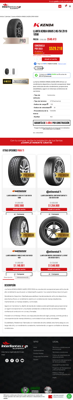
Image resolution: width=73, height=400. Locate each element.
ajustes (5, 398)
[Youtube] (22, 360)
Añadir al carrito (51, 59)
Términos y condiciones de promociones (61, 348)
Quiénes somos (38, 350)
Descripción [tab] (8, 277)
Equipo (35, 359)
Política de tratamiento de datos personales (61, 356)
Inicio (2, 16)
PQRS (54, 377)
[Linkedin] (17, 360)
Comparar (40, 68)
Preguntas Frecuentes (40, 356)
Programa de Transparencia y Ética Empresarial (62, 369)
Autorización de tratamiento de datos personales (62, 361)
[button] (59, 6)
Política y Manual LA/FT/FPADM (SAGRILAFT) (61, 373)
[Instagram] (7, 360)
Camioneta (51, 95)
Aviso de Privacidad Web (61, 365)
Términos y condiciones (60, 352)
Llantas (7, 16)
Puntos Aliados (38, 353)
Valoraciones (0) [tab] (22, 277)
